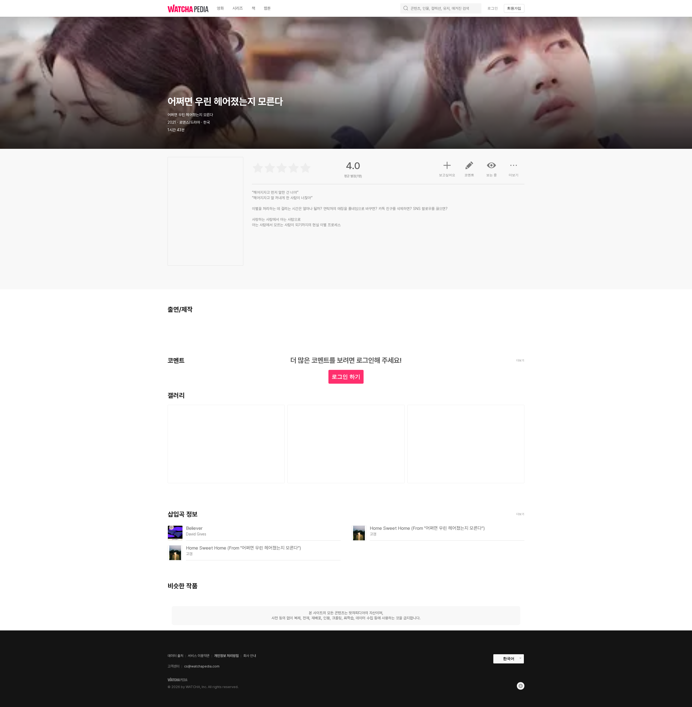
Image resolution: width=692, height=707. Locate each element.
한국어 (508, 658)
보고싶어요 (447, 175)
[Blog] (520, 686)
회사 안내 (249, 656)
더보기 (513, 175)
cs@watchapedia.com (201, 666)
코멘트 (469, 175)
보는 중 (491, 175)
